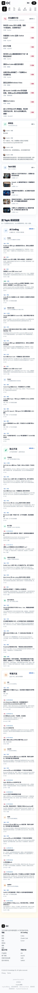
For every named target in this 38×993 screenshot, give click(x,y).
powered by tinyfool (18, 979)
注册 (34, 3)
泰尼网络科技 (14, 986)
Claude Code (24, 938)
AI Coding (24, 932)
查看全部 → (31, 228)
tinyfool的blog (6, 986)
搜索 (3, 945)
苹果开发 (23, 950)
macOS (23, 956)
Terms (9, 973)
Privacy (4, 973)
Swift (22, 958)
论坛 (3, 941)
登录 (28, 3)
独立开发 (4, 950)
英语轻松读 (11, 988)
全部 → (33, 124)
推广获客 (4, 956)
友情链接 (18, 982)
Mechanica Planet (24, 986)
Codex (22, 936)
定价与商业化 (5, 960)
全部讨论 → (32, 18)
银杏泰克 (32, 986)
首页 (3, 936)
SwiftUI (23, 960)
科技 (3, 938)
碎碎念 (3, 943)
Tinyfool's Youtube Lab (22, 988)
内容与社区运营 (6, 958)
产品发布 (4, 953)
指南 (3, 948)
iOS (22, 953)
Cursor (23, 941)
